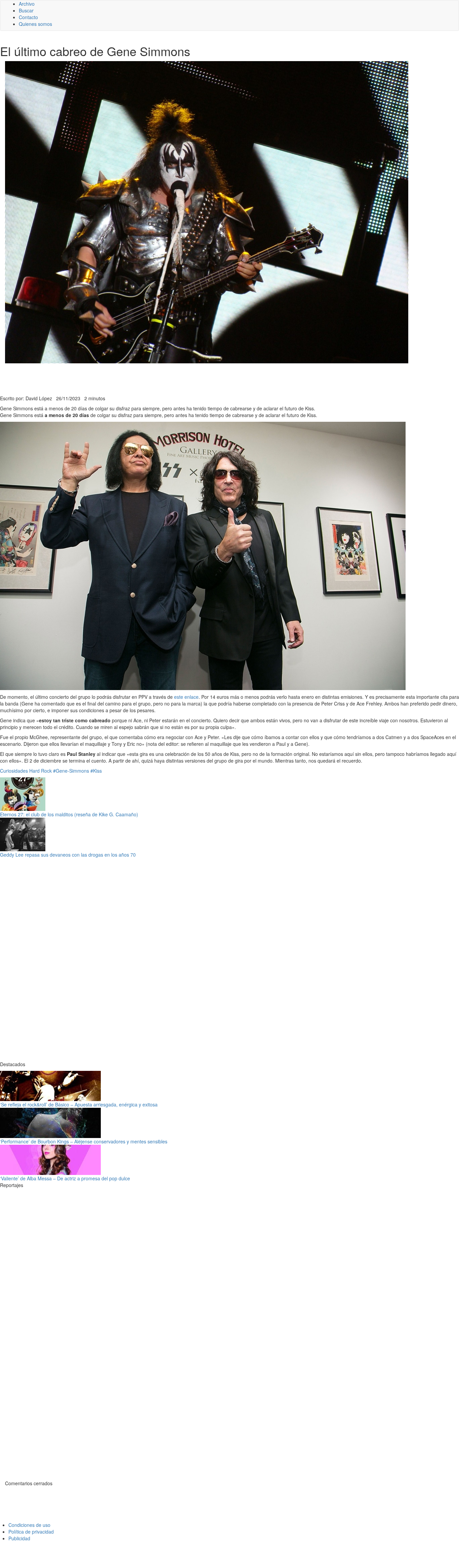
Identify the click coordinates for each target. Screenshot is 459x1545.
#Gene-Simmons (71, 770)
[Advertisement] (164, 378)
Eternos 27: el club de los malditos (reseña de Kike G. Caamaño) (69, 814)
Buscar (26, 10)
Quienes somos (35, 23)
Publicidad (19, 1538)
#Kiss (96, 770)
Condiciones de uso (29, 1524)
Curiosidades (14, 770)
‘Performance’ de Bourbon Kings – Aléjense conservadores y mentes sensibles (83, 1141)
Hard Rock (40, 770)
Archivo (27, 3)
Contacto (28, 17)
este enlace (186, 696)
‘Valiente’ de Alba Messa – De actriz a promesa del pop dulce (65, 1178)
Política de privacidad (31, 1531)
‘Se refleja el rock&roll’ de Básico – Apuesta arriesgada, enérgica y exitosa (79, 1104)
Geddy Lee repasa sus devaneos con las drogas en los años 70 (68, 854)
